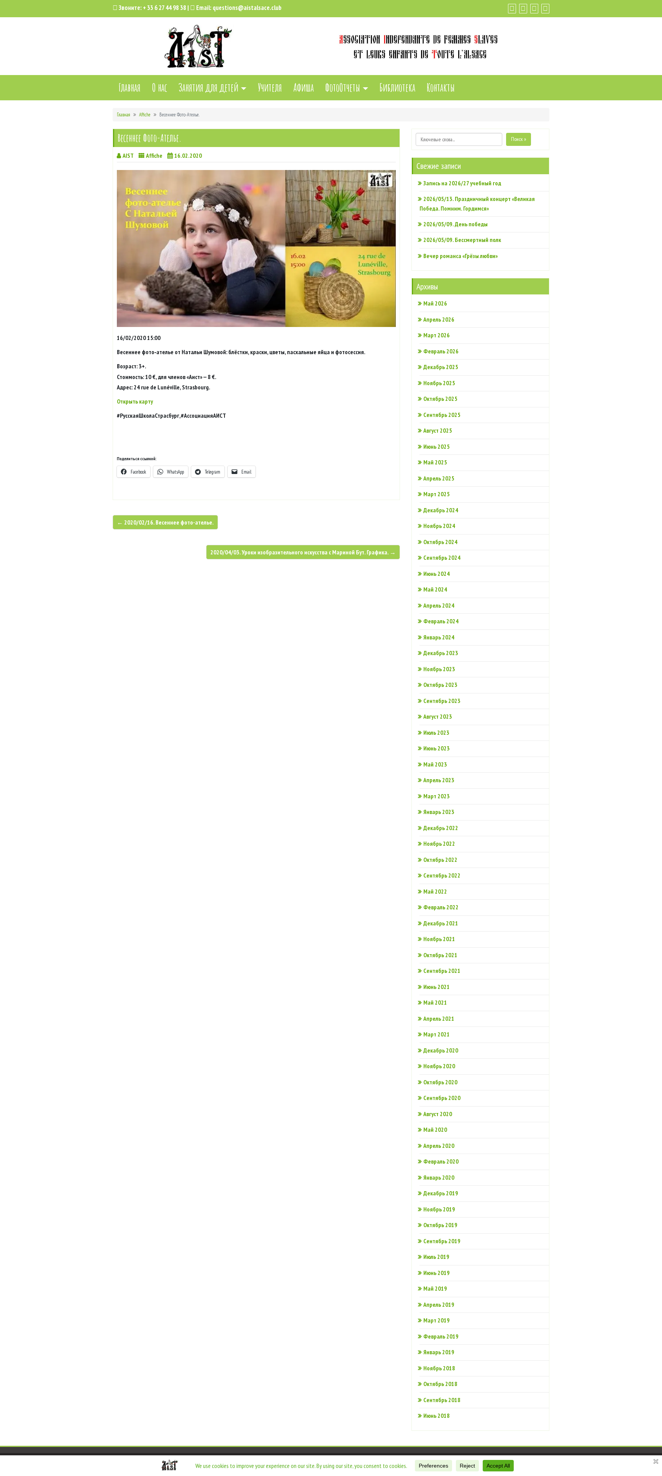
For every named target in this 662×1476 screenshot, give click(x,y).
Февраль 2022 (441, 907)
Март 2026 (436, 335)
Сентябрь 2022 (441, 875)
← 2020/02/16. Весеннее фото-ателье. (165, 522)
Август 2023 (437, 716)
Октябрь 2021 (440, 955)
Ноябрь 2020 (439, 1066)
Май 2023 (435, 764)
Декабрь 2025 (440, 367)
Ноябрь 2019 (439, 1209)
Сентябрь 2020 (441, 1098)
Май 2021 (435, 1002)
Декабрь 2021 (440, 923)
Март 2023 (436, 796)
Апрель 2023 (438, 780)
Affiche (145, 114)
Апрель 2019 (438, 1304)
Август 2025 (437, 430)
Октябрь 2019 (440, 1225)
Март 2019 (436, 1320)
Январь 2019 (438, 1352)
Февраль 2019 (441, 1336)
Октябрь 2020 (440, 1082)
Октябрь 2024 (440, 542)
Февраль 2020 (441, 1161)
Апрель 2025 (438, 478)
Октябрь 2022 (440, 859)
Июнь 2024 (436, 573)
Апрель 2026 (438, 319)
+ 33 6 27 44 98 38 (164, 7)
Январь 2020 (438, 1177)
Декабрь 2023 (440, 653)
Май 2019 (435, 1288)
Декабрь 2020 (440, 1050)
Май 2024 (435, 589)
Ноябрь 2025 (439, 383)
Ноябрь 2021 (439, 939)
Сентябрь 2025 (441, 414)
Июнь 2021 (436, 987)
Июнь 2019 (436, 1273)
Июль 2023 (436, 732)
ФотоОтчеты (342, 87)
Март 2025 (436, 494)
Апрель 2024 (438, 605)
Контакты (441, 87)
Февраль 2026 (441, 351)
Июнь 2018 (436, 1415)
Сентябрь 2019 (441, 1241)
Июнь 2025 (436, 446)
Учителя (270, 87)
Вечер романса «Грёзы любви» (460, 256)
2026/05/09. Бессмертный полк (462, 240)
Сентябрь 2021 (441, 970)
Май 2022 (435, 891)
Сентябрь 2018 (441, 1400)
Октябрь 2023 (440, 684)
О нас (159, 87)
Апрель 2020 (438, 1145)
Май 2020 (435, 1129)
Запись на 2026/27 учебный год (462, 183)
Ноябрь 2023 (439, 669)
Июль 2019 (436, 1256)
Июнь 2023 (436, 748)
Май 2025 (435, 462)
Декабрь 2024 (440, 510)
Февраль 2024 (441, 621)
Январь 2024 (438, 637)
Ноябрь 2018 (439, 1368)
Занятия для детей (208, 87)
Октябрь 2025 (440, 398)
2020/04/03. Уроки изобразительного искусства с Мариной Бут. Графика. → (303, 552)
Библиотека (397, 87)
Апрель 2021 (438, 1018)
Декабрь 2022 (440, 828)
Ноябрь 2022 (439, 843)
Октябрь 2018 (440, 1384)
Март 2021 (436, 1034)
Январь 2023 (438, 812)
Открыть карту (135, 401)
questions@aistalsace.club (247, 7)
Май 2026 (435, 303)
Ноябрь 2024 (439, 526)
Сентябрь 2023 (441, 700)
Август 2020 (437, 1114)
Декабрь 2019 (440, 1193)
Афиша (303, 87)
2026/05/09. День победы (455, 224)
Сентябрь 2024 (441, 557)
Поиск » (518, 139)
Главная (129, 87)
